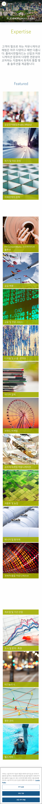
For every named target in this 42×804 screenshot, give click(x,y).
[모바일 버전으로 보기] (39, 3)
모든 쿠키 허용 (21, 800)
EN (33, 3)
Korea (10, 4)
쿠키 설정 (21, 787)
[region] (21, 785)
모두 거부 (21, 793)
